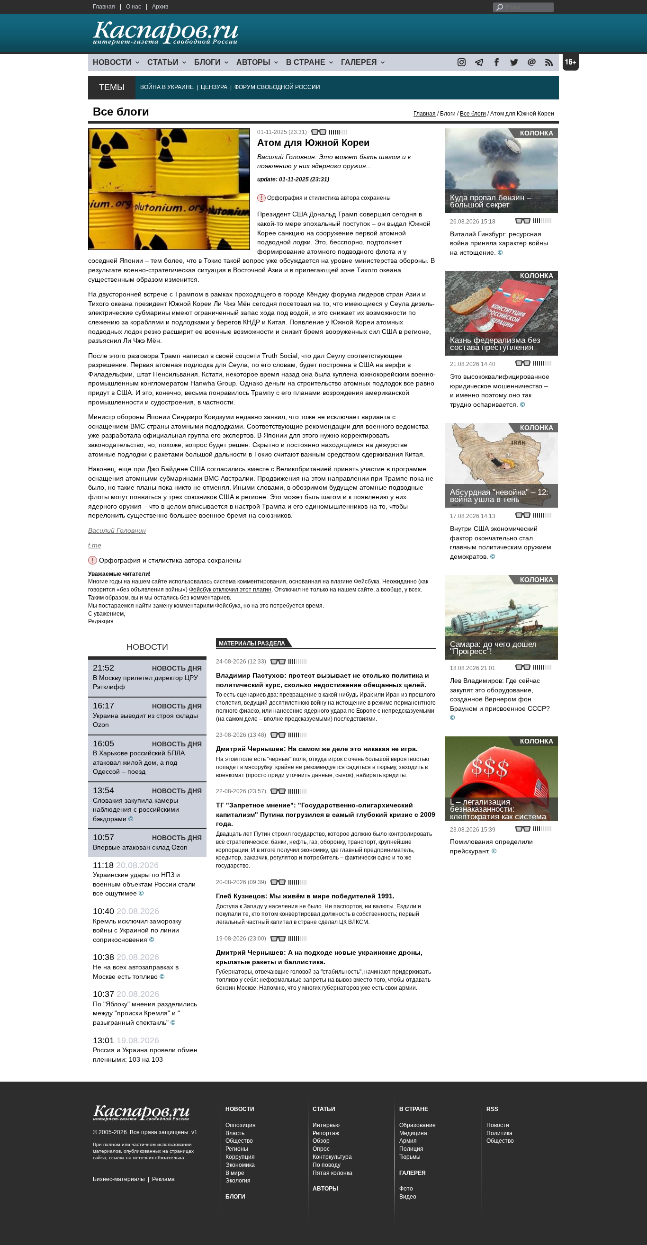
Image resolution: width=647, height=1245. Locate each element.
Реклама (163, 1179)
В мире (234, 1173)
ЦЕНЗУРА (214, 87)
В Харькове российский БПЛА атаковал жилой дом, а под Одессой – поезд (139, 762)
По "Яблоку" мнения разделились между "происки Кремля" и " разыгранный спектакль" (145, 1013)
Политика (499, 1133)
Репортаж (326, 1133)
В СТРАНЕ (305, 62)
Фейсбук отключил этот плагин (230, 589)
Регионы (236, 1149)
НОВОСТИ (112, 62)
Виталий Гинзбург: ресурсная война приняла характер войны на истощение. (499, 243)
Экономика (240, 1165)
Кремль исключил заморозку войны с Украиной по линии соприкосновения (137, 930)
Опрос (321, 1149)
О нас (133, 6)
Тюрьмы (410, 1157)
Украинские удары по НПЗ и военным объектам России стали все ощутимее (144, 884)
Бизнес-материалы (119, 1179)
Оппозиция (240, 1125)
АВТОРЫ (253, 62)
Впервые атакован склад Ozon (140, 847)
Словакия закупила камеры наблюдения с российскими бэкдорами (136, 810)
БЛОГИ (207, 62)
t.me (94, 545)
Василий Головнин (117, 530)
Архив (160, 6)
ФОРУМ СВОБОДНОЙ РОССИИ (277, 87)
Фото (406, 1188)
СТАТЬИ (163, 62)
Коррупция (240, 1157)
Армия (408, 1141)
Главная (104, 6)
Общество (239, 1141)
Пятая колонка (332, 1173)
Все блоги (473, 113)
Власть (234, 1133)
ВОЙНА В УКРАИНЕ (167, 87)
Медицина (413, 1133)
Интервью (326, 1125)
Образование (417, 1125)
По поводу (327, 1165)
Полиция (411, 1149)
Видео (407, 1196)
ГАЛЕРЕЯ (359, 62)
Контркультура (332, 1157)
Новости (497, 1125)
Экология (238, 1180)
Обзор (321, 1141)
